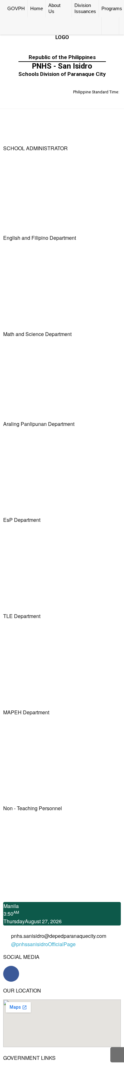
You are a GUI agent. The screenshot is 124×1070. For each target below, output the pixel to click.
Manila (11, 906)
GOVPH (16, 8)
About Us (54, 8)
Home (36, 8)
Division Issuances (85, 8)
